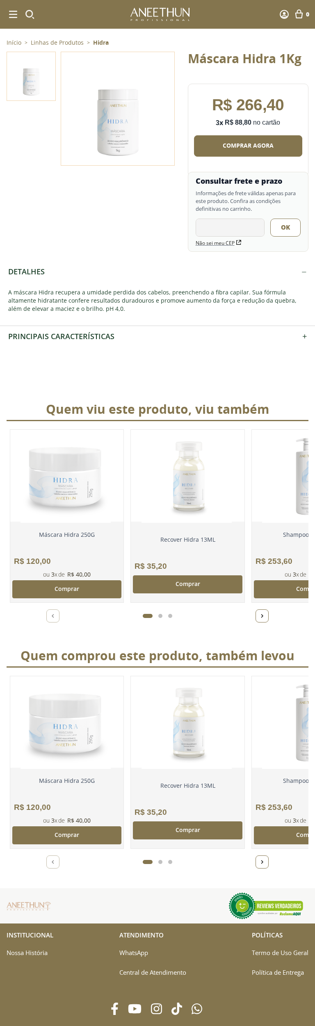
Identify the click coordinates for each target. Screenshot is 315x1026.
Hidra (101, 42)
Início (14, 42)
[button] (117, 108)
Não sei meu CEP (215, 242)
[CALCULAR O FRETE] (285, 228)
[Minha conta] (284, 14)
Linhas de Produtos (57, 42)
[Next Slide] (262, 615)
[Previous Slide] (52, 615)
